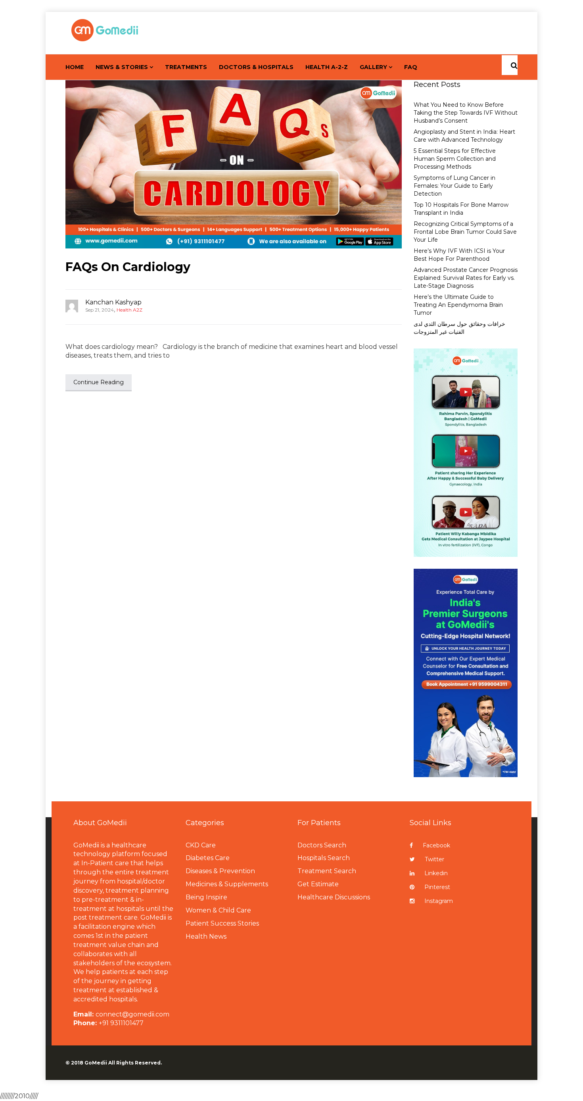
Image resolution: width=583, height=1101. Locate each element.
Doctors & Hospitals (256, 67)
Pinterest (437, 887)
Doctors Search (321, 845)
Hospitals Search (323, 858)
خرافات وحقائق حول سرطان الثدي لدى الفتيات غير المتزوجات (459, 327)
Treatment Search (326, 871)
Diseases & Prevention (220, 871)
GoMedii (95, 1063)
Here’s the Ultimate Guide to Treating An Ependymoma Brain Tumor (458, 304)
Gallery (373, 67)
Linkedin (436, 873)
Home (74, 67)
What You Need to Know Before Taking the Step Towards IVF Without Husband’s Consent (466, 112)
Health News (206, 936)
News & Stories (122, 67)
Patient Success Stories (222, 923)
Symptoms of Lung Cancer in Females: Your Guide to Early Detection (454, 185)
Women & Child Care (218, 910)
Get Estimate (318, 884)
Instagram (438, 901)
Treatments (186, 67)
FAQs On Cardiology (127, 267)
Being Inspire (206, 897)
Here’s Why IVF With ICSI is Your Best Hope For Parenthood (459, 254)
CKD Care (201, 845)
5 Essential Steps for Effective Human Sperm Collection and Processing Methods (455, 158)
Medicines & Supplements (227, 884)
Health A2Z (129, 310)
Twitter (434, 859)
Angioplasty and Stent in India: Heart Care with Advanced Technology (464, 135)
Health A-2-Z (326, 67)
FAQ (410, 67)
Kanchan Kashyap (113, 302)
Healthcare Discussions (333, 897)
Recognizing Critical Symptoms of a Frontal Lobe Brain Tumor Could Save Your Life (465, 231)
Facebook (436, 845)
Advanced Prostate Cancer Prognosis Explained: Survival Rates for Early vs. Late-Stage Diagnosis (466, 277)
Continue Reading (98, 382)
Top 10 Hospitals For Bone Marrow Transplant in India (461, 208)
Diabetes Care (208, 858)
